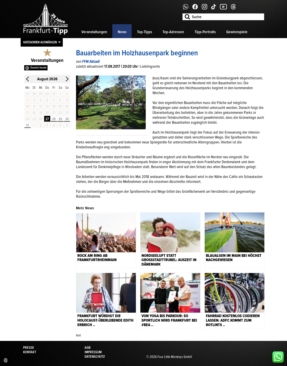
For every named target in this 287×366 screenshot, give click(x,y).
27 (47, 119)
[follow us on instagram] (206, 8)
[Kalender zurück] (27, 79)
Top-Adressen (173, 31)
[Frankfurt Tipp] (45, 34)
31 (27, 125)
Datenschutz (95, 356)
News (122, 31)
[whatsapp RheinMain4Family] (278, 357)
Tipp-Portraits (205, 31)
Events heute (38, 67)
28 (54, 119)
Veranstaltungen (94, 31)
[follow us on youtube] (225, 8)
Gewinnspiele (237, 31)
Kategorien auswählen (40, 42)
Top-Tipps (144, 31)
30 (67, 119)
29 (60, 119)
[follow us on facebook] (187, 8)
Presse (28, 347)
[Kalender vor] (67, 79)
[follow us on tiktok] (215, 8)
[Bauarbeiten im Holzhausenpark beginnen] (111, 102)
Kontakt (29, 352)
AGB (88, 347)
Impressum (93, 352)
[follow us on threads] (235, 8)
